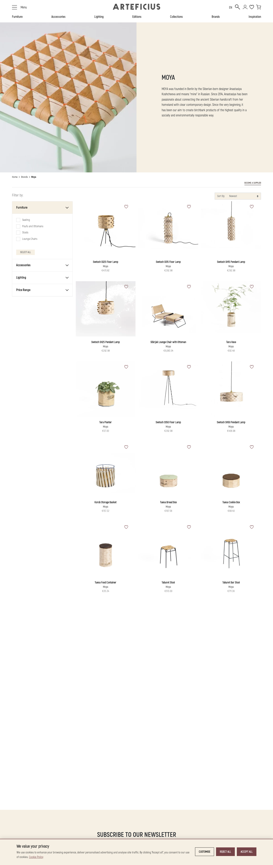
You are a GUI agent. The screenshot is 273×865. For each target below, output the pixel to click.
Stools (25, 232)
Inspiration (255, 17)
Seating (26, 220)
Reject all (225, 851)
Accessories (58, 17)
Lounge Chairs (29, 239)
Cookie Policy (36, 857)
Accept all (247, 851)
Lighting (99, 17)
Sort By (220, 196)
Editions (136, 17)
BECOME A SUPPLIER (252, 183)
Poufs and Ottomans (32, 226)
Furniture (17, 17)
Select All (25, 252)
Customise (204, 851)
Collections (176, 17)
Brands (216, 17)
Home (15, 177)
